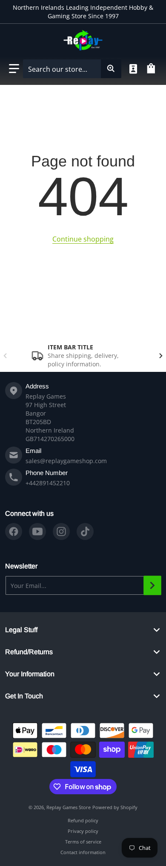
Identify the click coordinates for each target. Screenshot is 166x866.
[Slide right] (161, 356)
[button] (14, 68)
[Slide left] (5, 356)
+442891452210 (48, 483)
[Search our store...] (111, 68)
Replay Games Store (68, 807)
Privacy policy (83, 831)
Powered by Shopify (114, 807)
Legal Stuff (21, 629)
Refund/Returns (29, 651)
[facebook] (13, 531)
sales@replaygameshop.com (66, 461)
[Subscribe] (152, 585)
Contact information (83, 852)
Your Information (29, 674)
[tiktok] (85, 531)
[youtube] (37, 531)
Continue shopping (83, 239)
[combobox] (72, 68)
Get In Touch (24, 696)
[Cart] (152, 68)
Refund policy (83, 820)
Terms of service (83, 841)
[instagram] (61, 531)
